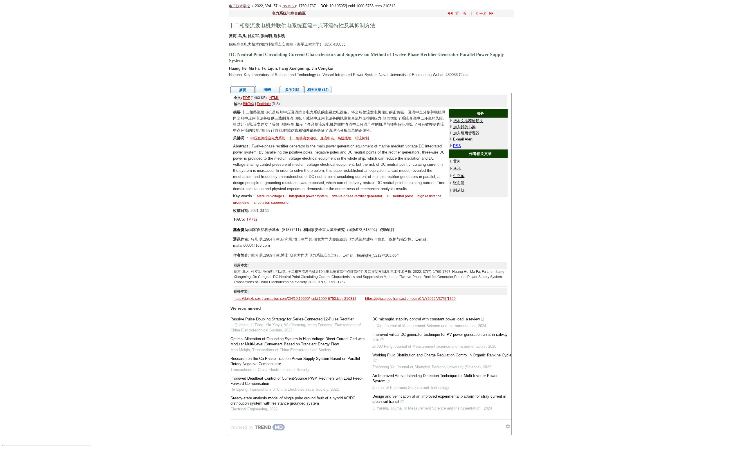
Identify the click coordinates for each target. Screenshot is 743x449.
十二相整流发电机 (303, 138)
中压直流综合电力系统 (267, 138)
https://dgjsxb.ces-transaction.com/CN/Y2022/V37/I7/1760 (410, 299)
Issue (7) (289, 6)
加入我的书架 (464, 127)
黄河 (457, 161)
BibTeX (248, 104)
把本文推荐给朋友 (468, 121)
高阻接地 (344, 138)
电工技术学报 (239, 6)
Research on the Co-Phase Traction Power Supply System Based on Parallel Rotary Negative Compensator (295, 361)
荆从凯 (458, 190)
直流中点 (327, 138)
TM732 (251, 219)
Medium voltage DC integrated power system (292, 196)
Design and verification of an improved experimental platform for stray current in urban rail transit (439, 399)
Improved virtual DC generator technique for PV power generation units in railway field (440, 337)
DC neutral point (400, 196)
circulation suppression (272, 203)
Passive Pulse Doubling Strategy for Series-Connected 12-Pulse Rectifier (292, 319)
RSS (457, 146)
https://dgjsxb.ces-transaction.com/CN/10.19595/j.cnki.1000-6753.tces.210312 (295, 299)
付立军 (458, 176)
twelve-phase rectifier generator (357, 196)
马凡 (457, 168)
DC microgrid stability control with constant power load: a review (426, 319)
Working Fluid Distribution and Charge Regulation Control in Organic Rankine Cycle (441, 355)
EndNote (264, 104)
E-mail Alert (463, 139)
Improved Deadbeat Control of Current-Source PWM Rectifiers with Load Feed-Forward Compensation (296, 381)
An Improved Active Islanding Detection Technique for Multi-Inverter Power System (434, 378)
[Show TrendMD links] (508, 426)
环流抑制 (362, 138)
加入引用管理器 (466, 133)
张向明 (458, 183)
